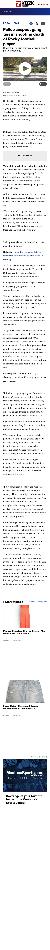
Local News (11, 23)
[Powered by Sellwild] (43, 757)
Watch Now (42, 4)
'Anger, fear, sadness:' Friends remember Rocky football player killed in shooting (23, 255)
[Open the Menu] (4, 4)
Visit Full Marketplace (38, 602)
